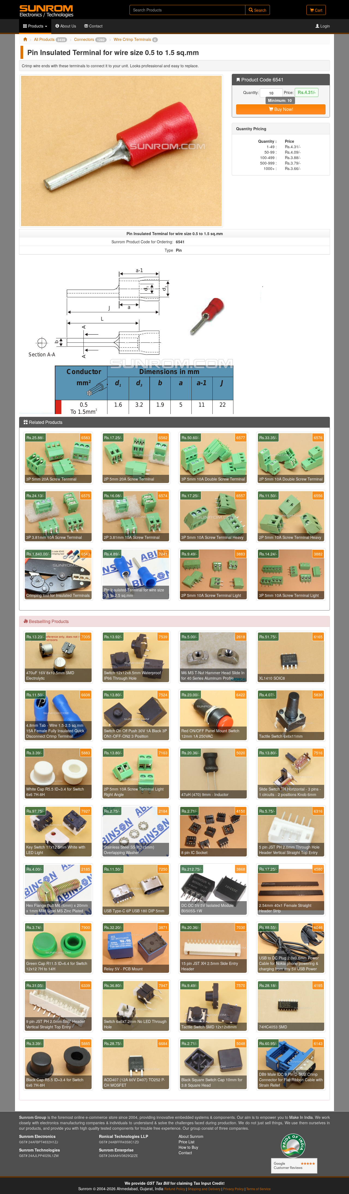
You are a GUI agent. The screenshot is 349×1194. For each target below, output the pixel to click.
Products (35, 26)
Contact (95, 26)
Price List (186, 1141)
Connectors (89, 39)
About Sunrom (191, 1136)
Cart (318, 10)
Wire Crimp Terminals (135, 39)
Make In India (301, 1117)
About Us (67, 26)
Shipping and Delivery (204, 1188)
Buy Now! (283, 109)
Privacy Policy (233, 1188)
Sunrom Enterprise (116, 1150)
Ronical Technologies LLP (123, 1136)
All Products (49, 39)
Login (324, 26)
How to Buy (188, 1147)
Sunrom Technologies (39, 1150)
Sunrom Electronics (37, 1136)
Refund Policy (174, 1188)
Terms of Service (258, 1188)
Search (259, 10)
